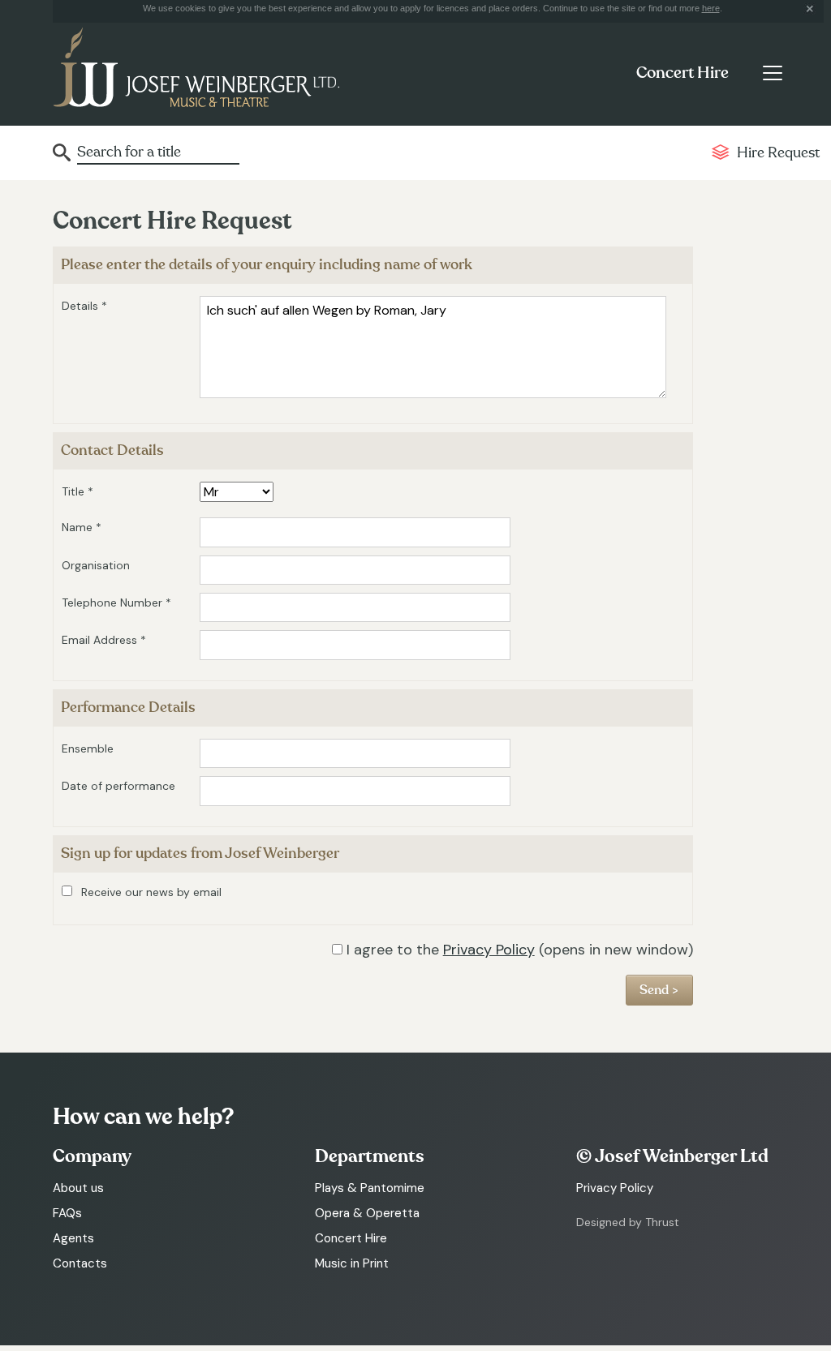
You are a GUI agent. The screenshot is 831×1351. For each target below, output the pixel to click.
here (711, 8)
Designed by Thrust (627, 1222)
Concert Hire (682, 73)
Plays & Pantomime (369, 1188)
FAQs (67, 1213)
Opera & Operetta (367, 1213)
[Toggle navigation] (772, 73)
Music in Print (352, 1263)
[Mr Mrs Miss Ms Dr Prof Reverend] (236, 492)
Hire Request (778, 153)
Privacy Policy (489, 949)
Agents (73, 1238)
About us (78, 1188)
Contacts (80, 1263)
